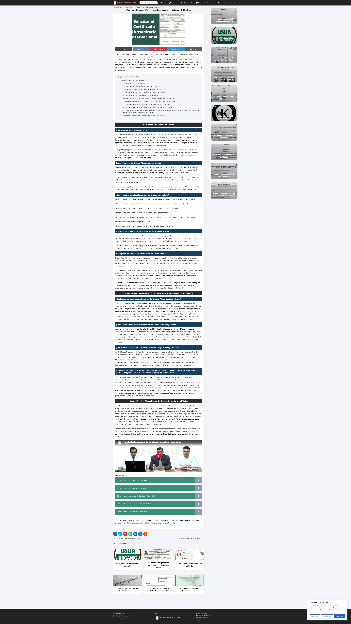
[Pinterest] (125, 534)
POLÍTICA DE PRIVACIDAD (203, 616)
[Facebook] (115, 534)
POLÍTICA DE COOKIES (202, 618)
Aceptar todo (339, 616)
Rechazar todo (327, 616)
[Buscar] (156, 2)
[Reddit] (145, 534)
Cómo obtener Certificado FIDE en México (190, 538)
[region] (327, 609)
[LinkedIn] (135, 534)
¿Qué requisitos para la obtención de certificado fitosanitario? (145, 89)
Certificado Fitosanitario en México (133, 80)
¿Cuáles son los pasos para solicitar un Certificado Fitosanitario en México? (150, 101)
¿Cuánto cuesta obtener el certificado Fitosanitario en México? (146, 92)
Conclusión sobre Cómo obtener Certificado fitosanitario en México (144, 115)
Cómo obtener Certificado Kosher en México (128, 538)
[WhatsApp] (130, 534)
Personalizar (314, 616)
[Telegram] (140, 534)
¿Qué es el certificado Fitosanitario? (136, 83)
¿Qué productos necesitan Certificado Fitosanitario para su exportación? (149, 107)
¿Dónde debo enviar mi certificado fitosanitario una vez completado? (148, 104)
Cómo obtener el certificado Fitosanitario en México (142, 86)
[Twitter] (120, 534)
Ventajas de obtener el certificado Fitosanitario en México (144, 95)
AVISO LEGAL (200, 620)
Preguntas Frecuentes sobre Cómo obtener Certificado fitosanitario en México (148, 98)
